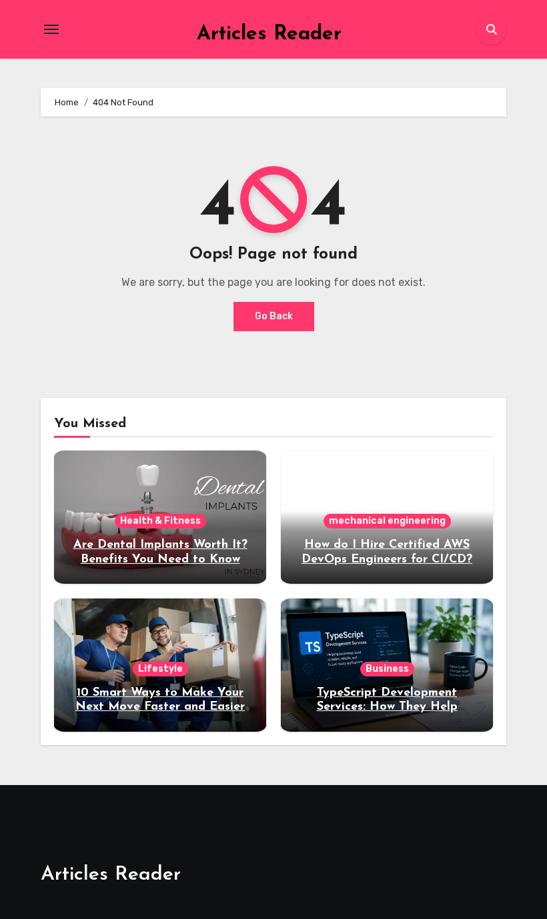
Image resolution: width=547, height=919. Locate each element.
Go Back (274, 316)
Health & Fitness (160, 520)
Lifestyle (160, 668)
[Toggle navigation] (51, 29)
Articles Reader (269, 34)
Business (387, 668)
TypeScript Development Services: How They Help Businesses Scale (387, 707)
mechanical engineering (387, 520)
